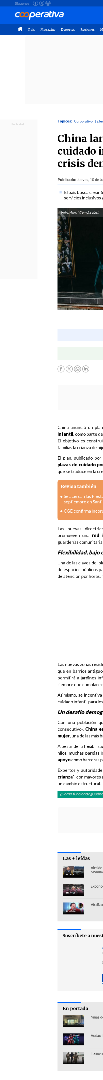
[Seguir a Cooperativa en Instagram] (48, 3)
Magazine (48, 29)
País (31, 29)
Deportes (68, 29)
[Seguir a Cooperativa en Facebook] (35, 3)
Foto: (65, 212)
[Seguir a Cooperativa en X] (41, 3)
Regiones (87, 29)
